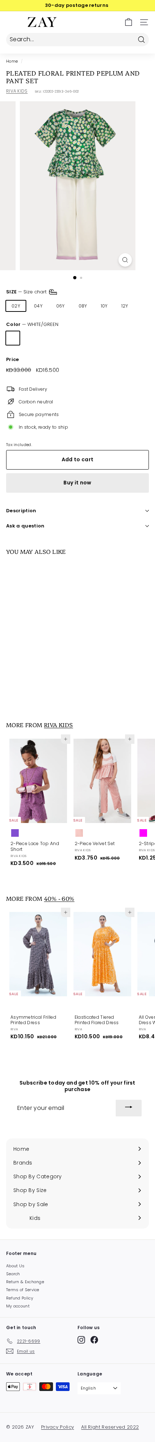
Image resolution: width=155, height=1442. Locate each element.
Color (32, 325)
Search (13, 1274)
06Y (60, 306)
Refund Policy (19, 1298)
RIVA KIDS (17, 91)
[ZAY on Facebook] (94, 1340)
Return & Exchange (25, 1282)
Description (21, 510)
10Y (104, 306)
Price (12, 360)
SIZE (27, 291)
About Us (15, 1266)
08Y (83, 306)
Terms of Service (22, 1290)
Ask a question (25, 525)
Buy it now (77, 482)
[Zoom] (125, 260)
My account (18, 1306)
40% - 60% (59, 898)
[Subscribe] (129, 1108)
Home (12, 61)
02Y (16, 306)
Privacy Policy (57, 1427)
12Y (124, 306)
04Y (38, 306)
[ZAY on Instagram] (81, 1340)
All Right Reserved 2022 (110, 1427)
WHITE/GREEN (12, 338)
